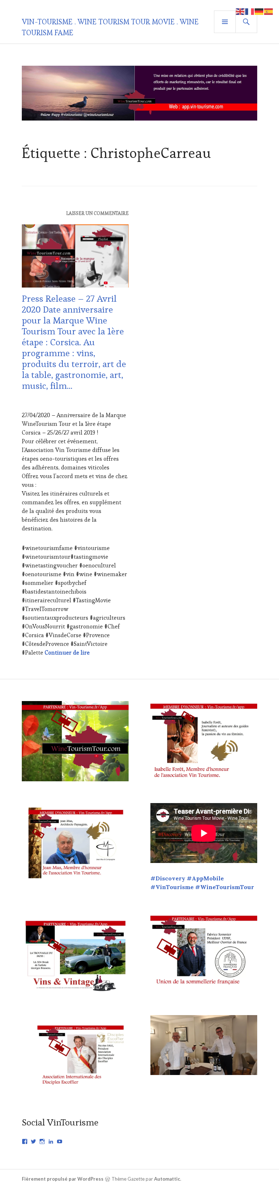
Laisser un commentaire (97, 213)
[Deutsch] (259, 10)
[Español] (269, 10)
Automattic (167, 1179)
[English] (240, 10)
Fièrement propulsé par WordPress (63, 1179)
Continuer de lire (67, 652)
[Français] (250, 10)
